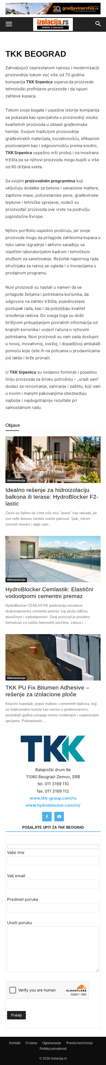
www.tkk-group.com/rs (53, 798)
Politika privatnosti (53, 1049)
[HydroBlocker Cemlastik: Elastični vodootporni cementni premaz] (53, 559)
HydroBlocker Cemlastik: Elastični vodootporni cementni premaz (49, 592)
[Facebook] (47, 816)
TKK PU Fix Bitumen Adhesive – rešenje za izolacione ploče (47, 691)
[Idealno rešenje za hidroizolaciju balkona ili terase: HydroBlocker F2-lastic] (53, 459)
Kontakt (14, 1043)
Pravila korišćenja (79, 1043)
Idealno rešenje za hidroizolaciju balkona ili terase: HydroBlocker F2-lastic (51, 497)
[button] (8, 24)
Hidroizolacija (16, 480)
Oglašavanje (51, 1043)
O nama (31, 1043)
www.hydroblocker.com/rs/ (53, 805)
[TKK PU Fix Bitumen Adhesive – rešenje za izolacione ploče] (53, 657)
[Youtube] (59, 816)
